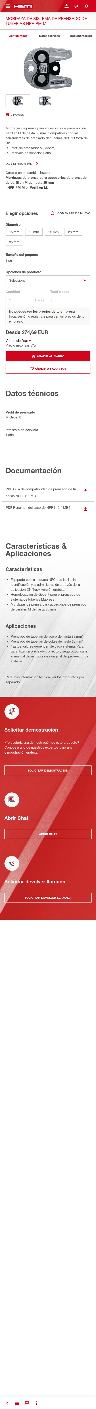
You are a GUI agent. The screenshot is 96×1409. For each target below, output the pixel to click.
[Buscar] (86, 6)
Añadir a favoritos (50, 368)
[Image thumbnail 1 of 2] (18, 101)
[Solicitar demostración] (17, 1403)
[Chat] (27, 1403)
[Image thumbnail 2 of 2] (45, 101)
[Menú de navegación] (8, 6)
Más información (19, 164)
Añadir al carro (50, 356)
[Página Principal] (23, 6)
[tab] (17, 36)
